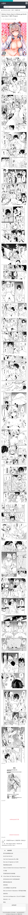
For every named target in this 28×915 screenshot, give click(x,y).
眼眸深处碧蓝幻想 (7, 882)
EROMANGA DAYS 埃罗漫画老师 (11, 879)
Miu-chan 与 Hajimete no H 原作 (10, 862)
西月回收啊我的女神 (8, 853)
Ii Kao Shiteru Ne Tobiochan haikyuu (11, 876)
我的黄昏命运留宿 (7, 864)
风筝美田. (5, 885)
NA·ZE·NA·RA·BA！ (8, 856)
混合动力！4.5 (6, 899)
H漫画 (3, 3)
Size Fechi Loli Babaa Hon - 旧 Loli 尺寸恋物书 (14, 896)
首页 (12, 10)
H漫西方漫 (17, 10)
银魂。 (5, 902)
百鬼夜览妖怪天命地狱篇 (9, 873)
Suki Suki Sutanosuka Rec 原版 (10, 859)
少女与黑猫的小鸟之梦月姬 (9, 887)
